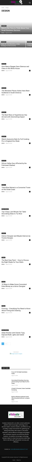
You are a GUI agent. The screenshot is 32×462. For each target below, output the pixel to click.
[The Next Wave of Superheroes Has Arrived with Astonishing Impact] (16, 105)
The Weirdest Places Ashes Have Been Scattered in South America (16, 92)
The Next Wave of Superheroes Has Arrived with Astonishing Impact (14, 116)
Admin (3, 70)
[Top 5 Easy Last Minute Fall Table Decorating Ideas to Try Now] (16, 202)
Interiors (3, 184)
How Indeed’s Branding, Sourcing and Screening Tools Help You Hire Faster (20, 382)
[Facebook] (12, 452)
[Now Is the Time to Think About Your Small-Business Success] (16, 24)
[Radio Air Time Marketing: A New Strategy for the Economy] (13, 40)
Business (4, 25)
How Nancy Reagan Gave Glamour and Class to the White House (15, 67)
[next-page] (9, 343)
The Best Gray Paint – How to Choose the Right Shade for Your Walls (15, 261)
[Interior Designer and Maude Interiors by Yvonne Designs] (16, 226)
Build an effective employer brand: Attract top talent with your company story (20, 398)
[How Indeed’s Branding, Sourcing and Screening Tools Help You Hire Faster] (6, 383)
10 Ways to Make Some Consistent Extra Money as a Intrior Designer (14, 285)
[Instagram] (16, 452)
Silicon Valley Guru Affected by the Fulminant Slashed (14, 164)
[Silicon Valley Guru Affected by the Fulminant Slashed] (16, 154)
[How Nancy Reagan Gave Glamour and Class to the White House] (16, 57)
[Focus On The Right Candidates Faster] (6, 374)
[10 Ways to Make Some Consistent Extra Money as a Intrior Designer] (16, 275)
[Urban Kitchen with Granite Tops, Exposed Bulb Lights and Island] (16, 323)
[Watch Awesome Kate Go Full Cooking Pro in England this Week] (16, 130)
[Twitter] (19, 452)
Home (3, 7)
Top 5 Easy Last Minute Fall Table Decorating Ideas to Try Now (14, 213)
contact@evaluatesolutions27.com (19, 449)
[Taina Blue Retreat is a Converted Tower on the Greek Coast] (16, 178)
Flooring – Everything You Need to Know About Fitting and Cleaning (16, 309)
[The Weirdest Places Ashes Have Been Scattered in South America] (16, 81)
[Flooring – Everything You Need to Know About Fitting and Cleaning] (16, 299)
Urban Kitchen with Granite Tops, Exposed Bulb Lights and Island (13, 334)
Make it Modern (5, 209)
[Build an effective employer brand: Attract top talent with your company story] (6, 399)
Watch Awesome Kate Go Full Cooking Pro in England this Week (15, 140)
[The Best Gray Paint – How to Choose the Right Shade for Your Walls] (16, 251)
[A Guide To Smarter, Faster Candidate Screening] (6, 391)
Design (3, 257)
